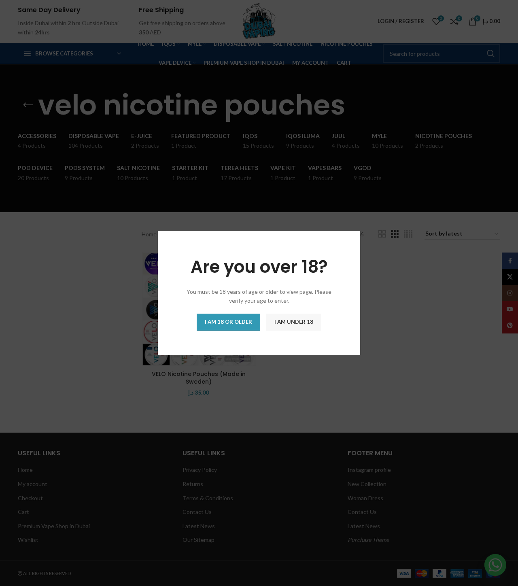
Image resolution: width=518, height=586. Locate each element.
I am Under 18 (293, 321)
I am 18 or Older (228, 321)
